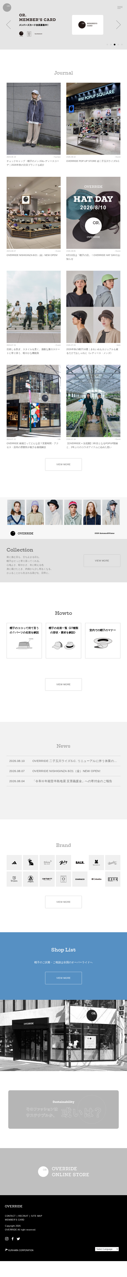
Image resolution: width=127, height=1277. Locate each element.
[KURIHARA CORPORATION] (19, 1250)
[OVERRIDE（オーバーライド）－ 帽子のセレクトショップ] (7, 7)
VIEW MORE (63, 464)
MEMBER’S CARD (14, 1220)
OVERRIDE (11, 1229)
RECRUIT (23, 1216)
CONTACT (10, 1216)
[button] (8, 24)
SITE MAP (36, 1216)
